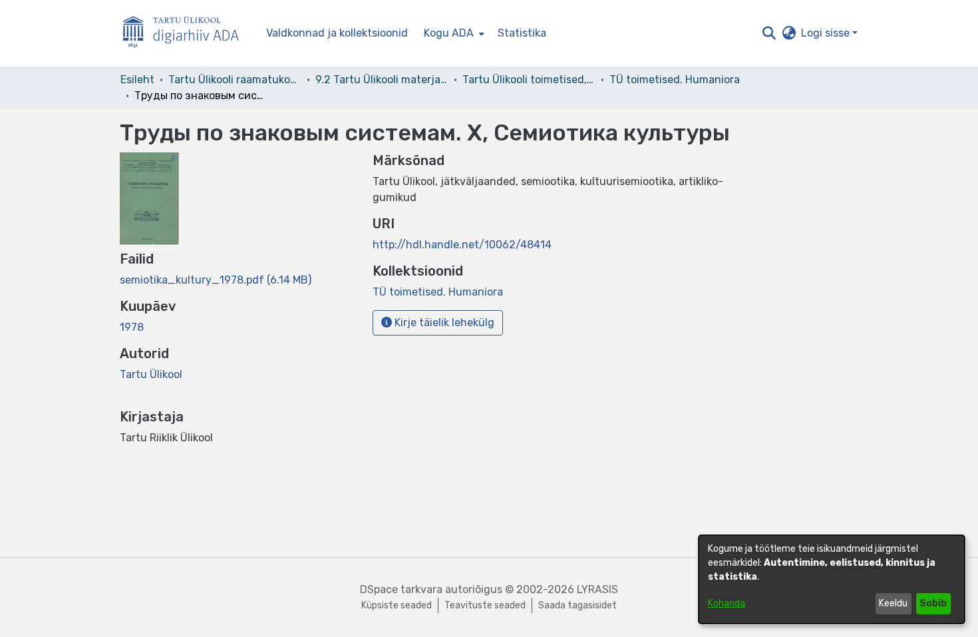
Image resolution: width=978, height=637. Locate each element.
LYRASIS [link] (597, 589)
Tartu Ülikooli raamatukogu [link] (234, 79)
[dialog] (832, 579)
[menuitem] (452, 33)
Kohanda (726, 603)
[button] (768, 33)
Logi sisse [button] (826, 33)
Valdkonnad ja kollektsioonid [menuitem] (337, 33)
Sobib (933, 603)
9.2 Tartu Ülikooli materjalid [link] (381, 79)
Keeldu (893, 603)
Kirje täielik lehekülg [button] (443, 322)
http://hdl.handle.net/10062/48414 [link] (462, 244)
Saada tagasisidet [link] (577, 605)
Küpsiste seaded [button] (396, 605)
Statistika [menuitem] (522, 33)
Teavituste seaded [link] (485, 605)
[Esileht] (186, 34)
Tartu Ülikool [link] (151, 374)
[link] (215, 280)
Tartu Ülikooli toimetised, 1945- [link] (528, 79)
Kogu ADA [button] (449, 33)
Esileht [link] (137, 79)
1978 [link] (132, 327)
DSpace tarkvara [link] (401, 589)
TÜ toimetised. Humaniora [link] (674, 79)
